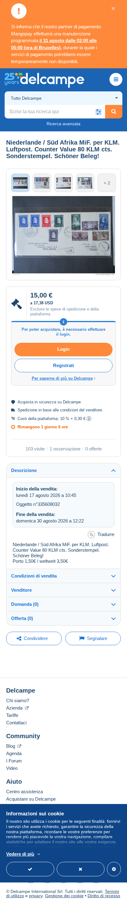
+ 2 (107, 183)
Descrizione (24, 470)
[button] (98, 111)
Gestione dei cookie (64, 895)
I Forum (14, 760)
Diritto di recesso (104, 895)
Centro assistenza (24, 791)
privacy (36, 895)
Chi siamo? (17, 700)
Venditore (21, 590)
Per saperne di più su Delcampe (62, 378)
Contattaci (16, 722)
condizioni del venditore (81, 410)
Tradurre (105, 534)
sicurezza (47, 402)
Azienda (15, 707)
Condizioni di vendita (34, 575)
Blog (11, 746)
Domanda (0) (25, 604)
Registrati (63, 365)
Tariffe (12, 715)
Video (12, 768)
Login (63, 349)
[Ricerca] (113, 111)
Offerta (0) (22, 618)
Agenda (14, 753)
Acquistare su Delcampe (31, 799)
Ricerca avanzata (63, 123)
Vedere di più (20, 854)
